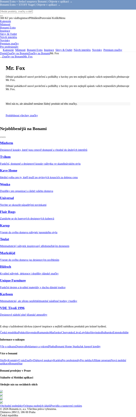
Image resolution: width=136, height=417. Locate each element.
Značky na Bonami (39, 53)
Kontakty (13, 360)
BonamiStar (15, 363)
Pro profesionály (71, 360)
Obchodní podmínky (11, 405)
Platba (52, 346)
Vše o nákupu (8, 346)
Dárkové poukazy (43, 360)
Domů (3, 53)
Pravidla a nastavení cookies (66, 405)
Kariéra (57, 360)
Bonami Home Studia (67, 346)
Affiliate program (101, 360)
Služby (4, 360)
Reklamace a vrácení (37, 346)
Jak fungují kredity (90, 346)
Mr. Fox (28, 56)
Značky (29, 360)
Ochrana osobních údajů (36, 405)
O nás (21, 360)
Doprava (20, 346)
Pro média (85, 360)
